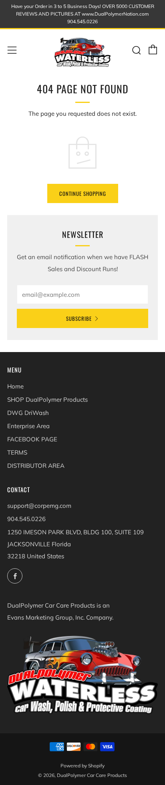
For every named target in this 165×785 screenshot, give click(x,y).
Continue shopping (82, 193)
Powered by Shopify (82, 766)
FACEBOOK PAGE (32, 439)
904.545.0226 (26, 519)
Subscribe (79, 318)
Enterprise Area (28, 426)
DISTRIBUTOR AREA (35, 465)
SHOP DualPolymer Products (47, 399)
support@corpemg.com (39, 505)
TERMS (17, 452)
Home (15, 386)
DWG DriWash (28, 413)
